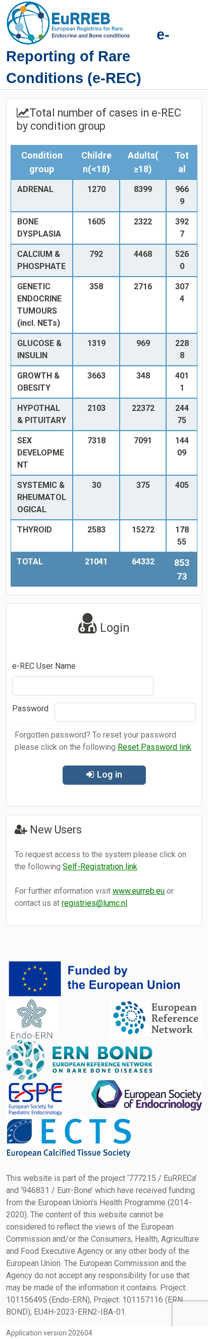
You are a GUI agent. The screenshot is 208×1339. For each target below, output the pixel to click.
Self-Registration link (100, 866)
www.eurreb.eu (139, 891)
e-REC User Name (44, 666)
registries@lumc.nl (94, 903)
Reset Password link (154, 747)
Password (30, 708)
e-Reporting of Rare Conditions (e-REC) (88, 56)
